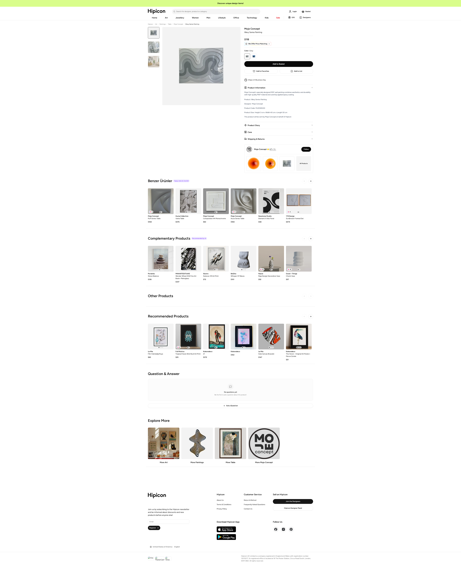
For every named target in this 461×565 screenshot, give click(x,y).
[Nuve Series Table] (243, 201)
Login (295, 11)
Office (236, 18)
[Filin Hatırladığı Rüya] (161, 336)
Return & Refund (250, 500)
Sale (278, 18)
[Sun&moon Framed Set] (299, 201)
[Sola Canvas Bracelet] (271, 336)
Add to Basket (279, 64)
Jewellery (180, 18)
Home (154, 18)
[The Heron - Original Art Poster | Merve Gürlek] (299, 336)
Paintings (163, 24)
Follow (306, 149)
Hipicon (150, 24)
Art (166, 18)
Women (195, 18)
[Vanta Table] (188, 201)
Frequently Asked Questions (254, 505)
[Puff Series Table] (161, 201)
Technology (252, 18)
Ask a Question (232, 406)
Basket (308, 11)
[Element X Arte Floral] (271, 201)
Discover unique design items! (230, 3)
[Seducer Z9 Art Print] (216, 259)
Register (152, 528)
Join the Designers (293, 501)
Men (208, 18)
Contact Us (248, 509)
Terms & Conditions (224, 505)
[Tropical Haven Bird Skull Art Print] (188, 336)
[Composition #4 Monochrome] (216, 201)
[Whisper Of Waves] (243, 259)
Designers (307, 17)
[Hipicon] (156, 11)
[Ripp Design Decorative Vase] (271, 259)
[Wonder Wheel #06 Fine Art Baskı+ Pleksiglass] (188, 259)
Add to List (298, 71)
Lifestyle (222, 18)
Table (169, 24)
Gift (293, 17)
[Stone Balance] (161, 259)
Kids (266, 18)
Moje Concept (178, 24)
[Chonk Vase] (299, 259)
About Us (220, 500)
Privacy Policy (222, 509)
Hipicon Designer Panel (293, 508)
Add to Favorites (262, 71)
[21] (216, 336)
